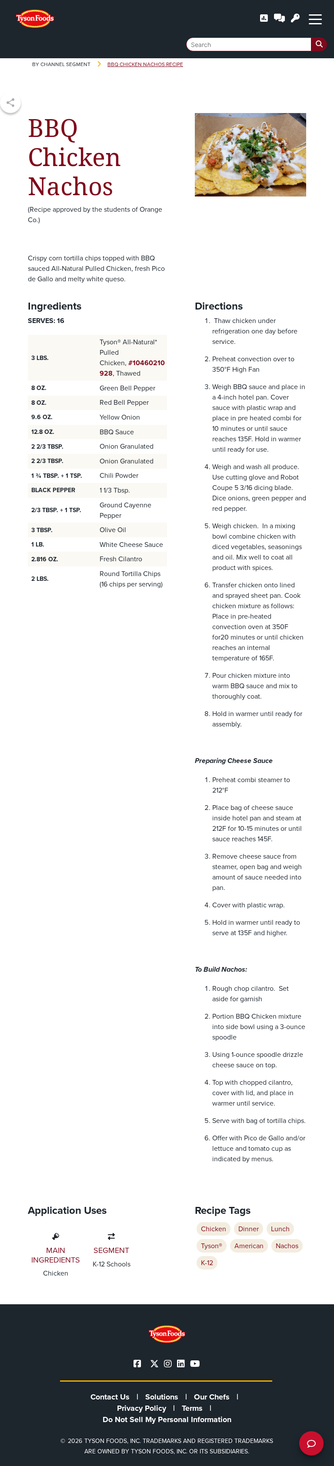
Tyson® (211, 1246)
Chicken (213, 1229)
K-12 (207, 1263)
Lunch (280, 1229)
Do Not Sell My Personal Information (167, 1419)
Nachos (287, 1246)
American (249, 1246)
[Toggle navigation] (315, 19)
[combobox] (256, 44)
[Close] (314, 1454)
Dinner (248, 1229)
